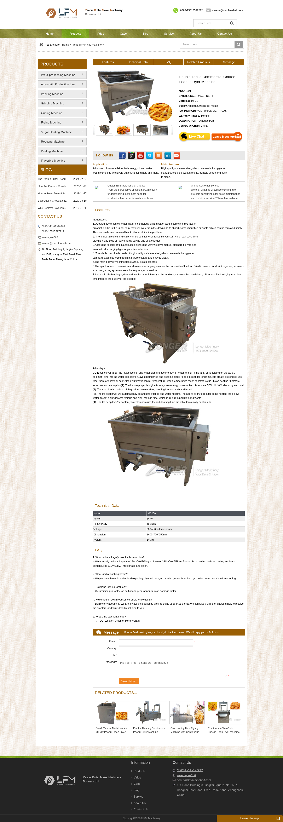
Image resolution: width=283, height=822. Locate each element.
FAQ (168, 62)
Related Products (198, 62)
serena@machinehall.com (227, 10)
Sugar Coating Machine (56, 132)
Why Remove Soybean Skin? (53, 208)
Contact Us (224, 33)
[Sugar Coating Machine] (82, 133)
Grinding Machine (52, 103)
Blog (145, 33)
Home (50, 33)
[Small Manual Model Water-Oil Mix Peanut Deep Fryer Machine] (112, 712)
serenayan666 (50, 237)
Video (100, 33)
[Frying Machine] (82, 124)
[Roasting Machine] (82, 143)
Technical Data (138, 62)
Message (229, 62)
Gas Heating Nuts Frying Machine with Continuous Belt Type (185, 732)
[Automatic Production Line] (82, 86)
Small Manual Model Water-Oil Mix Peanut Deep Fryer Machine (111, 732)
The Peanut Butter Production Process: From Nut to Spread (53, 179)
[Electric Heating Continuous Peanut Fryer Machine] (149, 712)
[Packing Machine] (82, 95)
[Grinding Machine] (82, 105)
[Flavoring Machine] (82, 162)
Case (123, 33)
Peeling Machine (52, 151)
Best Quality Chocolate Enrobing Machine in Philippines (53, 200)
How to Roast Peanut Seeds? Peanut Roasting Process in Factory (53, 193)
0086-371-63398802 (53, 226)
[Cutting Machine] (82, 114)
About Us (196, 33)
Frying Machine (93, 44)
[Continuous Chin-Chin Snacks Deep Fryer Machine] (224, 712)
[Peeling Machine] (82, 152)
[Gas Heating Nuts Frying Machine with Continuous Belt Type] (187, 712)
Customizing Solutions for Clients (126, 185)
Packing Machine (52, 94)
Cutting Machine (51, 113)
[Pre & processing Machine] (82, 76)
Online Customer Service (205, 185)
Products (75, 33)
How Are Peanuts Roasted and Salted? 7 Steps (53, 186)
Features (108, 62)
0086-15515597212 (191, 10)
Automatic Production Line (58, 84)
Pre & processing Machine (58, 74)
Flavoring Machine (53, 160)
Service (169, 33)
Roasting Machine (53, 141)
